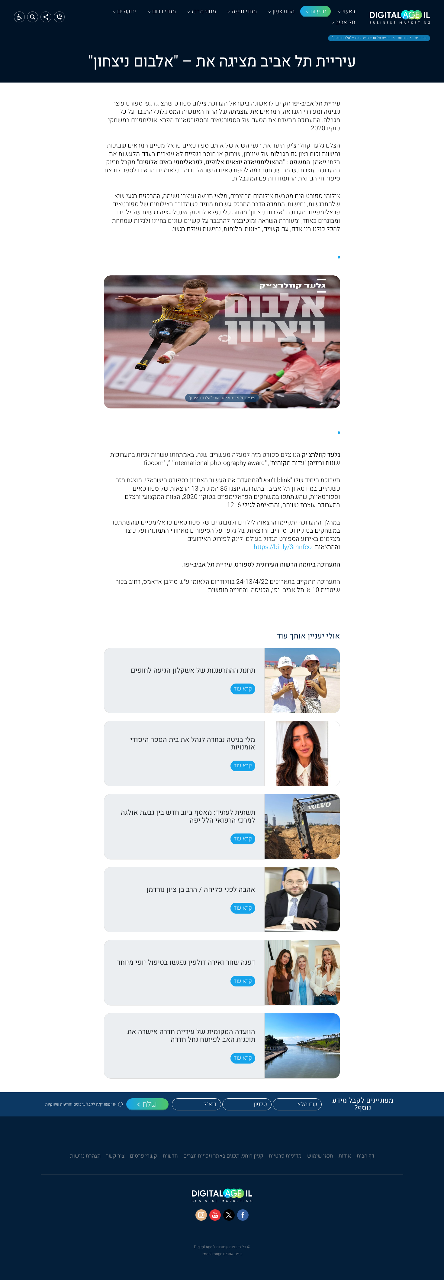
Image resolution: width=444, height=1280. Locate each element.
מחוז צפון (283, 11)
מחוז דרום (164, 11)
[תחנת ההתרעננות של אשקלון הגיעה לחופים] (302, 680)
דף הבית (420, 38)
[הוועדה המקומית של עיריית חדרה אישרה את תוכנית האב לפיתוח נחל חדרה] (302, 1045)
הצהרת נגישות (85, 1155)
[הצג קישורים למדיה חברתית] (45, 16)
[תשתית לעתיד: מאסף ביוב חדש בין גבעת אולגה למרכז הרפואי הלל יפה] (302, 826)
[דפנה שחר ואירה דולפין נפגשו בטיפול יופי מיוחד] (302, 972)
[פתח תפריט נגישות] (19, 16)
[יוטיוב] (215, 1215)
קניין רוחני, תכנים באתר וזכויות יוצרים (223, 1155)
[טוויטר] (229, 1215)
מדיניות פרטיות (285, 1155)
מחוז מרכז (203, 11)
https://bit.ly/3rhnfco (283, 547)
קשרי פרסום (143, 1155)
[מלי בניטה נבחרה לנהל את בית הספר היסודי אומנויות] (302, 753)
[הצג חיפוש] (32, 16)
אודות (345, 1155)
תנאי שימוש (320, 1155)
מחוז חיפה (244, 11)
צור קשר (115, 1155)
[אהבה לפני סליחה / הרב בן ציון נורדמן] (302, 899)
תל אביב (345, 22)
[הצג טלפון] (59, 16)
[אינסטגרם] (201, 1215)
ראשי (348, 11)
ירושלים (127, 11)
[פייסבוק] (243, 1215)
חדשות (318, 11)
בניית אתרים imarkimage (222, 1254)
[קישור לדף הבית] (400, 20)
